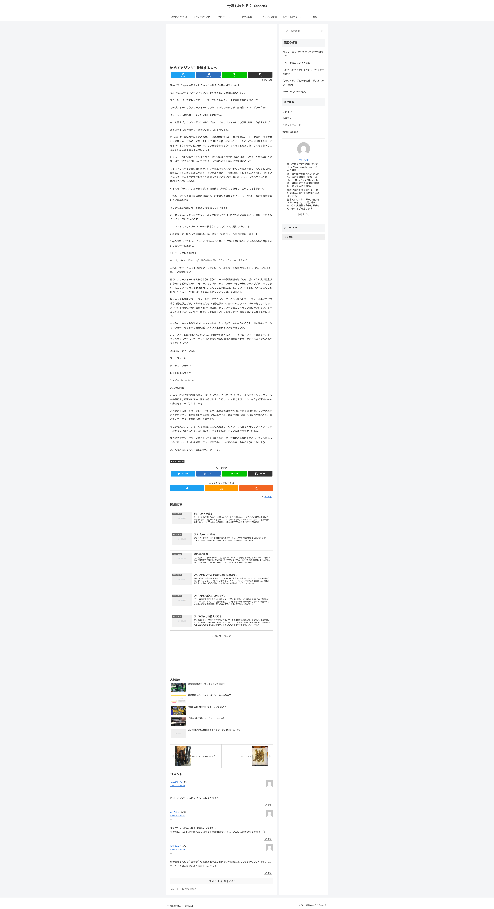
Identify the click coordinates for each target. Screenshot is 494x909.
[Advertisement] (221, 44)
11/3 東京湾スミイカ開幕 (296, 63)
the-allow (175, 846)
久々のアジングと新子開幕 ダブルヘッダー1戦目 (303, 82)
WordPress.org (290, 132)
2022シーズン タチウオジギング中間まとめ (303, 54)
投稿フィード (289, 118)
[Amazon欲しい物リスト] (221, 488)
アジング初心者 (178, 461)
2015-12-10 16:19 (177, 849)
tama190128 (176, 782)
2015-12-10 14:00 (177, 786)
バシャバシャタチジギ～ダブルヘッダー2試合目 (303, 71)
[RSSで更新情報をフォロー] (256, 488)
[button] (322, 31)
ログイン (287, 111)
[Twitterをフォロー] (187, 488)
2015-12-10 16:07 (177, 815)
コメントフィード (292, 125)
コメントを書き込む (221, 881)
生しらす (303, 160)
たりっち (174, 812)
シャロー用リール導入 (294, 91)
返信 (269, 805)
